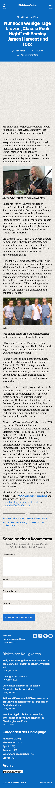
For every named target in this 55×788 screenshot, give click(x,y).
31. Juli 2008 (37, 51)
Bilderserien (9, 742)
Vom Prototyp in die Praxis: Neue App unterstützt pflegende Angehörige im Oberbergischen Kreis (23, 718)
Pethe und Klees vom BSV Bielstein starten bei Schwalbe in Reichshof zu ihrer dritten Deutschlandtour (26, 701)
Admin (22, 51)
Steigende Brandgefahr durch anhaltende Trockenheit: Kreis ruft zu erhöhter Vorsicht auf (26, 664)
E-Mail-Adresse (10, 591)
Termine (33, 17)
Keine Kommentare (29, 55)
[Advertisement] (27, 90)
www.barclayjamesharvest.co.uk (20, 502)
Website (6, 603)
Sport (6, 746)
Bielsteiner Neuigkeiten (22, 654)
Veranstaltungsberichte (16, 754)
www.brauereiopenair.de (33, 495)
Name (6, 579)
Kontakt (7, 635)
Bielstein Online (27, 5)
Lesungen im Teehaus (15, 676)
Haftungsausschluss (14, 639)
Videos (6, 757)
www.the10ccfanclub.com (17, 505)
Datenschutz (9, 642)
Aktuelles (22, 17)
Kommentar (9, 555)
